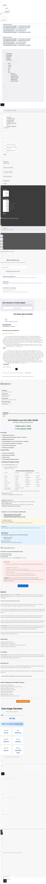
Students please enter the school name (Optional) (11, 376)
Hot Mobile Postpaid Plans (13, 321)
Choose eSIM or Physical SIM (7, 333)
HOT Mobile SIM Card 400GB (7, 229)
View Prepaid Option (23, 585)
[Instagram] (6, 92)
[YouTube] (6, 98)
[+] (13, 877)
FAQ (4, 416)
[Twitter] (6, 94)
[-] (4, 877)
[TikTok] (6, 96)
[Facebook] (6, 90)
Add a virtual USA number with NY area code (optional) (12, 372)
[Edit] (0, 1)
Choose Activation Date (6, 366)
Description (5, 412)
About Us (5, 414)
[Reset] (2, 104)
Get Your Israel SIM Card (23, 701)
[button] (4, 16)
